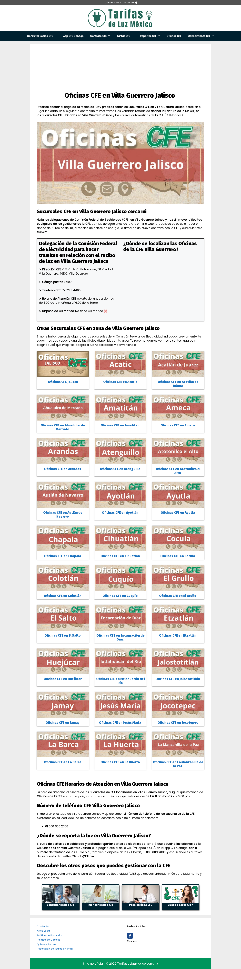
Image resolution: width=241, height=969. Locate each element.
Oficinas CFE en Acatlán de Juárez (178, 384)
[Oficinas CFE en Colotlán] (63, 589)
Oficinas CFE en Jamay (63, 723)
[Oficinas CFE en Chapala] (63, 549)
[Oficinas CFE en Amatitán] (120, 418)
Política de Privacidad (50, 935)
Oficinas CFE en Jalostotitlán (178, 679)
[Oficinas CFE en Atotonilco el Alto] (178, 462)
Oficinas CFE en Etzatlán (178, 635)
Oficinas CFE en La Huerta (120, 762)
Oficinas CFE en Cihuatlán (120, 556)
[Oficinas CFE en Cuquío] (120, 589)
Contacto (43, 926)
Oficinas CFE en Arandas (63, 469)
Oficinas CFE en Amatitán (120, 425)
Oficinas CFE (174, 36)
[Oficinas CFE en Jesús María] (120, 715)
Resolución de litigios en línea (55, 948)
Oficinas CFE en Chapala (63, 556)
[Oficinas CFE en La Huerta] (120, 755)
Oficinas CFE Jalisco (63, 382)
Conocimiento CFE (199, 36)
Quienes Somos (46, 944)
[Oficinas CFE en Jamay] (63, 715)
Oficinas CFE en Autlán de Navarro (62, 514)
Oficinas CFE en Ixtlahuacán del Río (120, 681)
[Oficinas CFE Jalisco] (63, 375)
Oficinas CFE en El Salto (62, 635)
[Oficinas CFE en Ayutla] (178, 505)
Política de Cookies (48, 939)
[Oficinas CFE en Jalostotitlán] (178, 672)
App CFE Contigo (73, 36)
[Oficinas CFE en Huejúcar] (63, 672)
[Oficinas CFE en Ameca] (178, 418)
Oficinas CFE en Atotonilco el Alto (178, 471)
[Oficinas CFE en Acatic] (120, 375)
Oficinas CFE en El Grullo (178, 596)
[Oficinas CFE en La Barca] (63, 755)
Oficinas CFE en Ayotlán (120, 512)
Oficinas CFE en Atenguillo (120, 469)
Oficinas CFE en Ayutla (178, 512)
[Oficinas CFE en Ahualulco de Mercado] (63, 418)
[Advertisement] (120, 67)
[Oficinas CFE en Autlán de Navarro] (63, 505)
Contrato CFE (98, 36)
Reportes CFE (148, 36)
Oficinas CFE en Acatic (120, 382)
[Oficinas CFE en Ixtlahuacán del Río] (120, 672)
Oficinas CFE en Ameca (178, 425)
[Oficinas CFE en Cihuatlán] (120, 549)
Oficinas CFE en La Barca (63, 762)
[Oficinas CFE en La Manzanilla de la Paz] (178, 755)
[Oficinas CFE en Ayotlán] (120, 505)
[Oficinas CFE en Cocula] (178, 549)
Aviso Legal (43, 930)
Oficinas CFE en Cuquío (120, 596)
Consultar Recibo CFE (40, 36)
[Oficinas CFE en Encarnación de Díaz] (120, 628)
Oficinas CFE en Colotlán (63, 596)
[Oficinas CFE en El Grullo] (178, 589)
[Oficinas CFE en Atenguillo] (120, 462)
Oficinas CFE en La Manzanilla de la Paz (178, 764)
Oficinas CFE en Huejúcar (63, 679)
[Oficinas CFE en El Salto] (63, 628)
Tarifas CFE (123, 36)
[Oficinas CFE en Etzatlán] (178, 628)
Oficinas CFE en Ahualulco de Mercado (63, 427)
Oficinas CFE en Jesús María (120, 723)
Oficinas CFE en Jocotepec (178, 723)
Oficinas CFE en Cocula (178, 556)
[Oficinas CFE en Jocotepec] (178, 715)
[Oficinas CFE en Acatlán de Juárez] (178, 375)
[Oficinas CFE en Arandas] (63, 462)
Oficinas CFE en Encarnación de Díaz (120, 637)
